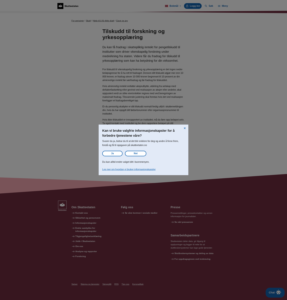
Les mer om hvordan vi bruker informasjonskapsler (129, 169)
